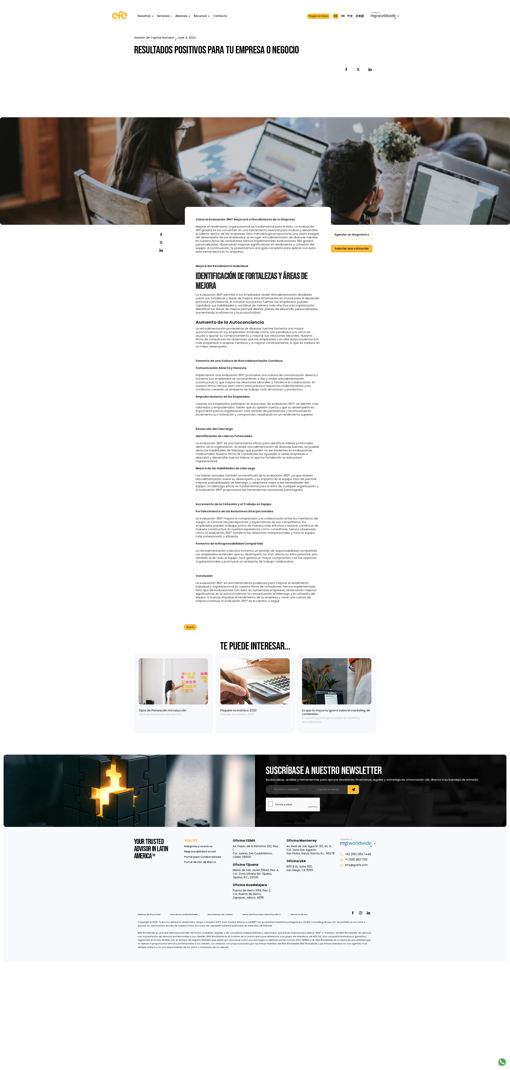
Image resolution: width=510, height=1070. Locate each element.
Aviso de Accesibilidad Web (184, 914)
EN (343, 16)
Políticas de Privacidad (149, 914)
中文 (350, 16)
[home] (120, 16)
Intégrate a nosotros (198, 846)
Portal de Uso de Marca (200, 862)
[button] (145, 16)
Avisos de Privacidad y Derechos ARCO (261, 914)
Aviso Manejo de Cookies (220, 914)
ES (335, 16)
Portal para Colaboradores (202, 857)
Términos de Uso (299, 914)
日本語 (360, 16)
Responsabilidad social (200, 851)
